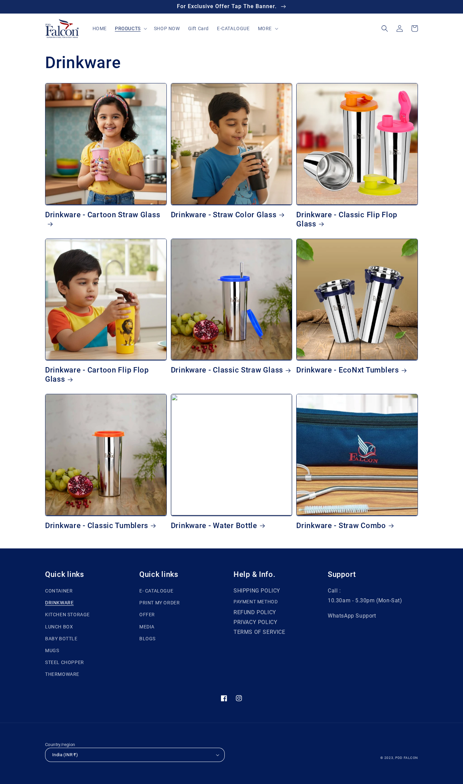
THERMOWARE (62, 674)
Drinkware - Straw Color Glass (224, 214)
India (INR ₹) (65, 754)
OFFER (147, 614)
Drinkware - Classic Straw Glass (227, 370)
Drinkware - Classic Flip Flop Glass (346, 219)
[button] (130, 28)
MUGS (52, 650)
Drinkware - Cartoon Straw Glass (102, 214)
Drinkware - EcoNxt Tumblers (347, 370)
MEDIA (147, 626)
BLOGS (147, 638)
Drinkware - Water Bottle (214, 525)
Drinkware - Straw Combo (341, 525)
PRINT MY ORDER (159, 602)
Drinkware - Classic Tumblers (96, 525)
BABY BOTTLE (61, 638)
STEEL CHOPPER (64, 662)
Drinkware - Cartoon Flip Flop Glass (97, 374)
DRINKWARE (59, 602)
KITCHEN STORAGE (67, 614)
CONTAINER (59, 591)
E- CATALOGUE (156, 591)
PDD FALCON (406, 758)
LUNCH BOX (59, 626)
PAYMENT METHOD (256, 601)
